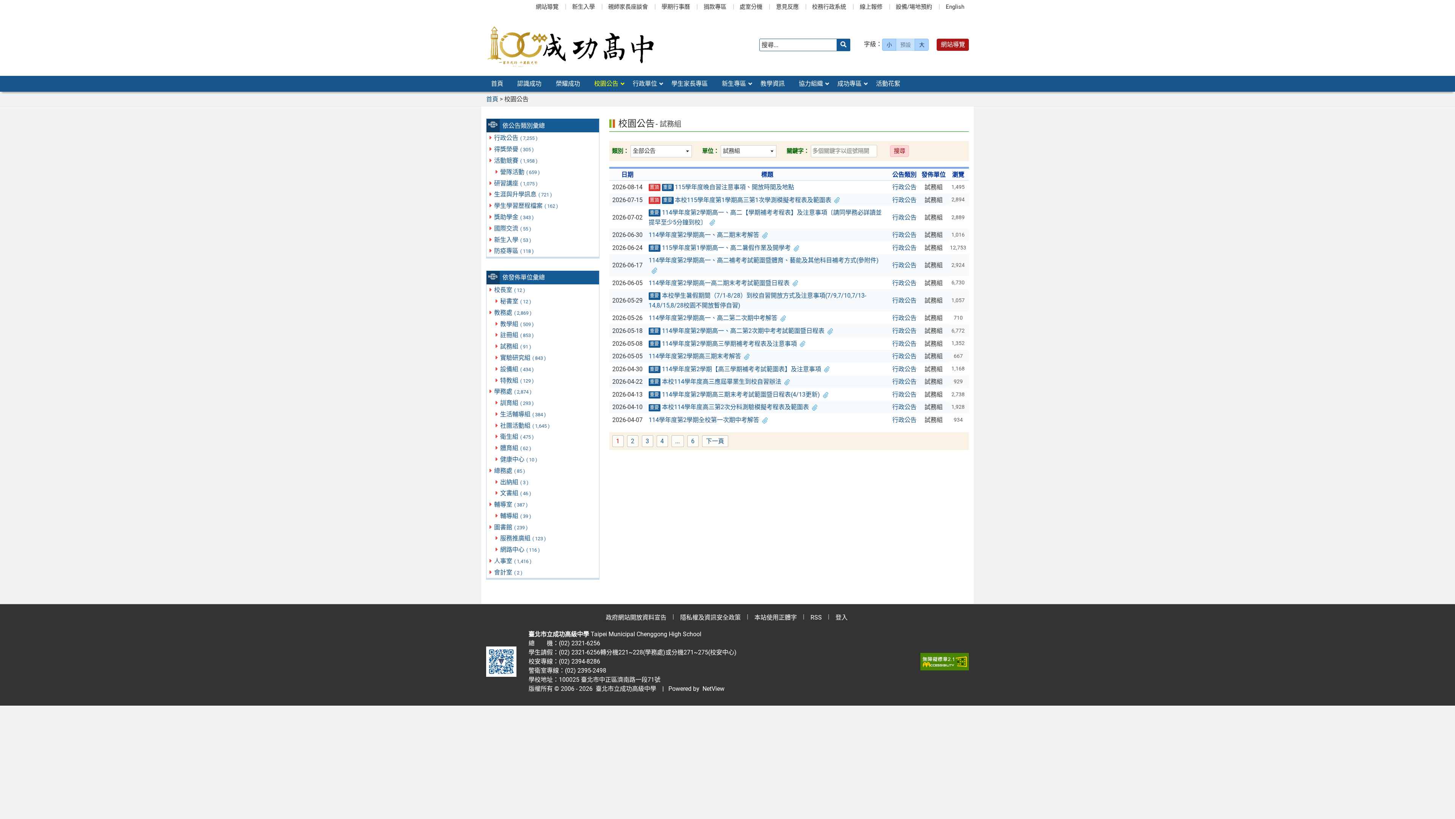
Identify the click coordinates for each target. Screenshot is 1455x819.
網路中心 (520, 549)
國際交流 (512, 228)
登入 (841, 617)
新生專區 (734, 83)
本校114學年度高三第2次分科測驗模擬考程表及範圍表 (729, 407)
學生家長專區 (689, 83)
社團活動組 (525, 425)
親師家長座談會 (628, 6)
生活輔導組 (523, 414)
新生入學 (583, 6)
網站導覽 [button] (953, 44)
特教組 (517, 380)
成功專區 (849, 83)
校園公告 (606, 83)
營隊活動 (520, 172)
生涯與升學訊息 (523, 194)
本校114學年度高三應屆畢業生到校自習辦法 (715, 381)
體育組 (515, 448)
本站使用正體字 (775, 617)
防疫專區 (514, 250)
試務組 (515, 346)
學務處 (513, 391)
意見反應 (787, 6)
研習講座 (516, 183)
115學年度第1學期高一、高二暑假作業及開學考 (720, 247)
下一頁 (715, 441)
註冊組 (517, 335)
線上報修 (871, 6)
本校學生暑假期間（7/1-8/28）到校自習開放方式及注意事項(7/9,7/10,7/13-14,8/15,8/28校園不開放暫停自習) (757, 300)
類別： (620, 150)
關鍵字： (798, 150)
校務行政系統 (829, 6)
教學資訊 (772, 83)
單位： (710, 150)
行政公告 (516, 137)
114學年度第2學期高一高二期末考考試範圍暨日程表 (719, 283)
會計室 (508, 572)
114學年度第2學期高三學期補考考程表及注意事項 (723, 343)
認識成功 (529, 83)
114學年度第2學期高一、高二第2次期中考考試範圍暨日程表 (737, 330)
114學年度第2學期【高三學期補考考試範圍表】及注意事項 (735, 369)
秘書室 (515, 301)
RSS (816, 617)
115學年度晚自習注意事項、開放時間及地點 (722, 187)
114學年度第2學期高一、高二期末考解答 (704, 234)
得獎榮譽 (514, 149)
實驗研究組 (523, 357)
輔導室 (511, 504)
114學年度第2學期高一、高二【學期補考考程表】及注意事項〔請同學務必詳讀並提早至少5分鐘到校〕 (765, 217)
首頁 (497, 83)
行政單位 (645, 83)
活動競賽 (516, 160)
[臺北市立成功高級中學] (570, 45)
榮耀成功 (568, 83)
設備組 (517, 369)
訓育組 (517, 402)
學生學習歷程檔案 (526, 205)
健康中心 (518, 459)
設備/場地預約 (914, 6)
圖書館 (511, 527)
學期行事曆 (676, 6)
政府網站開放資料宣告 (636, 617)
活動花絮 (888, 83)
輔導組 (515, 515)
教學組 (517, 324)
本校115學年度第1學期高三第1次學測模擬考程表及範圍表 (740, 200)
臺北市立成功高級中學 (624, 688)
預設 (905, 45)
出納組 (514, 482)
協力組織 (811, 83)
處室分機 (751, 6)
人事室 (513, 561)
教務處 (513, 312)
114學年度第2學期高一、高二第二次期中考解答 (713, 318)
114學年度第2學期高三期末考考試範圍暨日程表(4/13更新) (735, 394)
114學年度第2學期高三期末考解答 (695, 356)
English (955, 6)
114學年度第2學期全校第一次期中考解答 (704, 420)
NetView (713, 688)
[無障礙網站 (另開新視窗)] (944, 661)
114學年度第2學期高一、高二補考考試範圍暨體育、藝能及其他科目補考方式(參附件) (764, 260)
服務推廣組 (523, 538)
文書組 (515, 493)
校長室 (509, 289)
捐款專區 (715, 6)
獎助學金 (514, 217)
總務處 (509, 470)
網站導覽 (547, 6)
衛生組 (517, 436)
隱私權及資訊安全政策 (710, 617)
